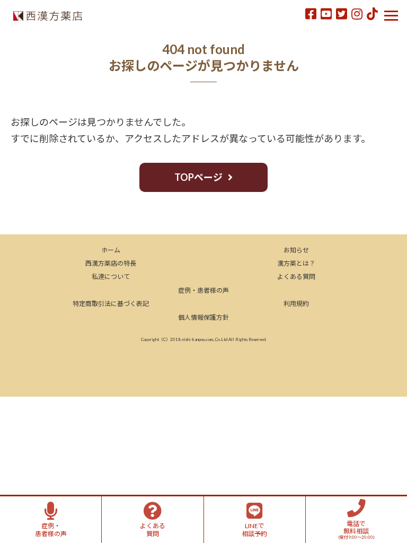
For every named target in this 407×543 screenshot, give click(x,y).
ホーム (110, 250)
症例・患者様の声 (203, 290)
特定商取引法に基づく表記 (111, 304)
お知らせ (296, 250)
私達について (111, 277)
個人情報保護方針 (203, 317)
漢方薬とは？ (296, 263)
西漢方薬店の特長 (110, 263)
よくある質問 (296, 277)
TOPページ (198, 177)
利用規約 (296, 304)
